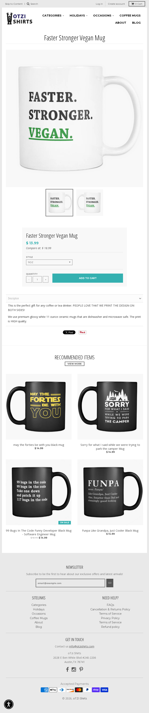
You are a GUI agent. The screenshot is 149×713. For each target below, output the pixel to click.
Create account (116, 3)
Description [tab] (13, 298)
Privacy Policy (110, 618)
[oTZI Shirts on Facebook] (67, 669)
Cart (138, 3)
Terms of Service (110, 613)
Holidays (77, 15)
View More (75, 363)
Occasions (102, 15)
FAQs (110, 605)
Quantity (31, 274)
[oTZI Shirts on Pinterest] (81, 669)
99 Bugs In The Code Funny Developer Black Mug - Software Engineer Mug (39, 532)
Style (29, 257)
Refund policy (110, 627)
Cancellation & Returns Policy (110, 609)
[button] (9, 704)
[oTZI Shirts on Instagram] (74, 669)
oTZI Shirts (80, 698)
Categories (52, 15)
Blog (136, 22)
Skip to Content (14, 3)
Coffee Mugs (130, 15)
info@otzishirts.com (81, 646)
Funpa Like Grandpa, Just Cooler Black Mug (110, 530)
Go (109, 582)
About (120, 22)
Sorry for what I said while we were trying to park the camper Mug (110, 446)
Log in (99, 3)
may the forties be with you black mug (38, 445)
